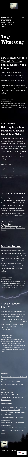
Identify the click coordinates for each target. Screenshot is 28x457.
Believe (10, 226)
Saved (13, 228)
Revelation (16, 345)
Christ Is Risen (8, 281)
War (7, 349)
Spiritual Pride (17, 347)
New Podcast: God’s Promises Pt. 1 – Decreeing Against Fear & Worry (13, 430)
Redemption (8, 173)
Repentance (14, 173)
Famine (3, 341)
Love (22, 171)
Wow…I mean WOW (7, 392)
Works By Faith (22, 107)
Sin (11, 287)
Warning (10, 107)
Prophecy (6, 105)
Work (2, 351)
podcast (3, 173)
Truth (25, 347)
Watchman (15, 349)
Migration (22, 341)
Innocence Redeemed (6, 18)
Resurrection (22, 285)
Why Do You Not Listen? (11, 305)
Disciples (7, 339)
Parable (8, 343)
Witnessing (15, 107)
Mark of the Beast (15, 341)
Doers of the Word (9, 169)
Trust (22, 347)
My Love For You (11, 246)
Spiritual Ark (4, 107)
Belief (6, 226)
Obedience (3, 343)
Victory (15, 175)
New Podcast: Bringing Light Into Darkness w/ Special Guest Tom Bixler (12, 128)
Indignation (8, 341)
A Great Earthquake (13, 193)
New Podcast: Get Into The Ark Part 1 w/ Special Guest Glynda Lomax (14, 63)
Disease (12, 339)
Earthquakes (17, 339)
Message (23, 103)
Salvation (9, 228)
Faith (23, 169)
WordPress (15, 450)
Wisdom (20, 175)
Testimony (15, 287)
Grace (16, 226)
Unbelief (3, 349)
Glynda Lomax (13, 103)
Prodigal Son (9, 285)
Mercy (25, 171)
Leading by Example (15, 171)
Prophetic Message (13, 105)
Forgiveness (23, 281)
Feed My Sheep (16, 281)
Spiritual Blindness (8, 347)
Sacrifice (3, 287)
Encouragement (18, 169)
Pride (2, 105)
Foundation (3, 171)
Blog (9, 101)
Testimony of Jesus (20, 228)
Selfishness (21, 105)
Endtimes (7, 103)
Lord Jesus (12, 283)
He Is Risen (4, 283)
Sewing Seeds (21, 173)
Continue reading (18, 215)
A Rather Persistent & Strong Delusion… (12, 394)
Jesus (19, 103)
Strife (12, 175)
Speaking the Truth (5, 175)
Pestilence (13, 343)
